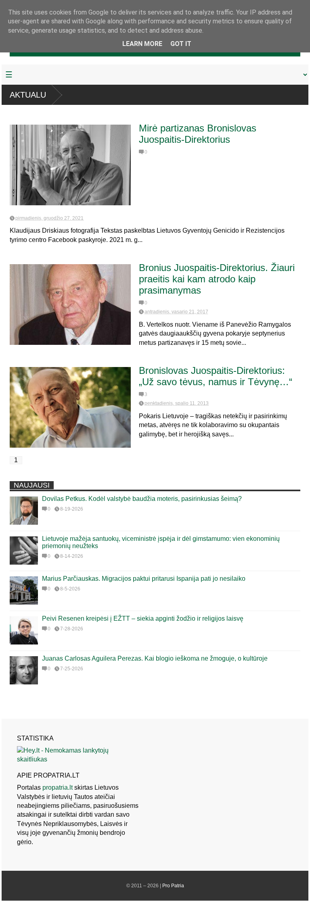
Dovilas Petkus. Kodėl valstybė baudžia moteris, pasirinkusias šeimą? (142, 498)
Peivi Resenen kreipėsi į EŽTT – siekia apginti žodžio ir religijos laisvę (142, 618)
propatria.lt (57, 787)
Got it (180, 44)
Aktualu (28, 94)
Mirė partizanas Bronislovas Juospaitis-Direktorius (197, 134)
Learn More (142, 44)
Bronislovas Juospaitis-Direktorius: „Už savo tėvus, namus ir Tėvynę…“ (215, 376)
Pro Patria (173, 885)
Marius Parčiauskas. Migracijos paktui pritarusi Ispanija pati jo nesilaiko (143, 578)
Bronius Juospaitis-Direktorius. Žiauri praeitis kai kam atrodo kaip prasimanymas (217, 279)
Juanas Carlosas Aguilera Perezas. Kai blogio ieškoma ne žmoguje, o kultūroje (155, 658)
